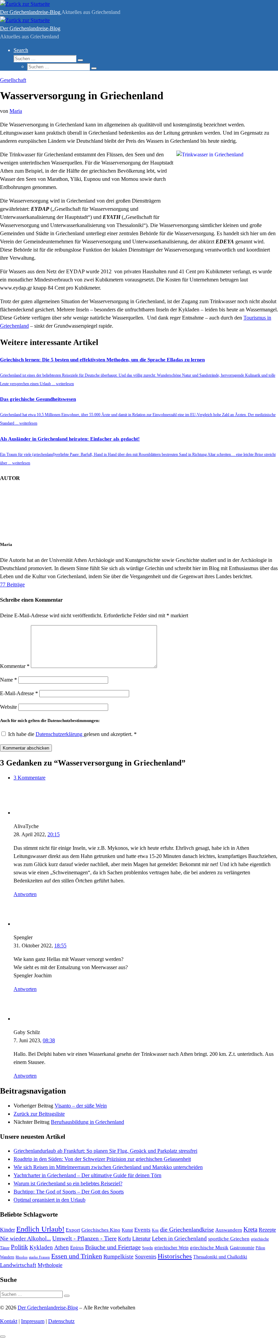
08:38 (49, 1040)
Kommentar (14, 666)
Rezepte (267, 1230)
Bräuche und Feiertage (113, 1247)
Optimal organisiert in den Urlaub (49, 1200)
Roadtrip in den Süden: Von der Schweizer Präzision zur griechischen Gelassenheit (102, 1159)
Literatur (141, 1238)
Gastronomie (242, 1247)
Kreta (250, 1229)
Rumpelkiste (118, 1256)
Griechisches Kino (100, 1230)
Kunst (127, 1230)
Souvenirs (145, 1256)
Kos (155, 1230)
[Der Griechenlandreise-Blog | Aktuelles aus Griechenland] (25, 4)
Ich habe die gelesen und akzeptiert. (72, 734)
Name (8, 680)
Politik (19, 1247)
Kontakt (8, 1321)
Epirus (77, 1247)
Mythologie (50, 1265)
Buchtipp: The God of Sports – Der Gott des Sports (69, 1192)
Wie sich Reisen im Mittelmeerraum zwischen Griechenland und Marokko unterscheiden (108, 1167)
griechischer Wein (171, 1247)
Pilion (260, 1248)
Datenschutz (61, 1321)
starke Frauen (39, 1257)
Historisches (175, 1256)
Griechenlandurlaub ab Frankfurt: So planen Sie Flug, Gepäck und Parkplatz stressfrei (105, 1151)
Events (142, 1229)
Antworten (25, 894)
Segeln (147, 1248)
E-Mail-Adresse (19, 693)
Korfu (124, 1238)
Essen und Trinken (76, 1256)
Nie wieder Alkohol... (25, 1238)
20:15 (53, 834)
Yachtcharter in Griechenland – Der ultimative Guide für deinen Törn (87, 1175)
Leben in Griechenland (179, 1238)
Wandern (7, 1257)
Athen (61, 1247)
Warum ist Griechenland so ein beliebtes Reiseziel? (68, 1183)
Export (73, 1230)
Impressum (32, 1321)
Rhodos (21, 1257)
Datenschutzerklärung (60, 734)
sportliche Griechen (229, 1238)
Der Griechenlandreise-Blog (48, 1307)
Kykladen (41, 1247)
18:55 (60, 945)
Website (8, 707)
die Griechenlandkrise (187, 1229)
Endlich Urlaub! (40, 1229)
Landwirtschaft (18, 1265)
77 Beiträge (12, 584)
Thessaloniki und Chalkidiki (220, 1256)
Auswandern (228, 1230)
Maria (15, 111)
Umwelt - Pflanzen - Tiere (84, 1238)
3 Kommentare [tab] (29, 777)
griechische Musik (209, 1247)
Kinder (7, 1230)
